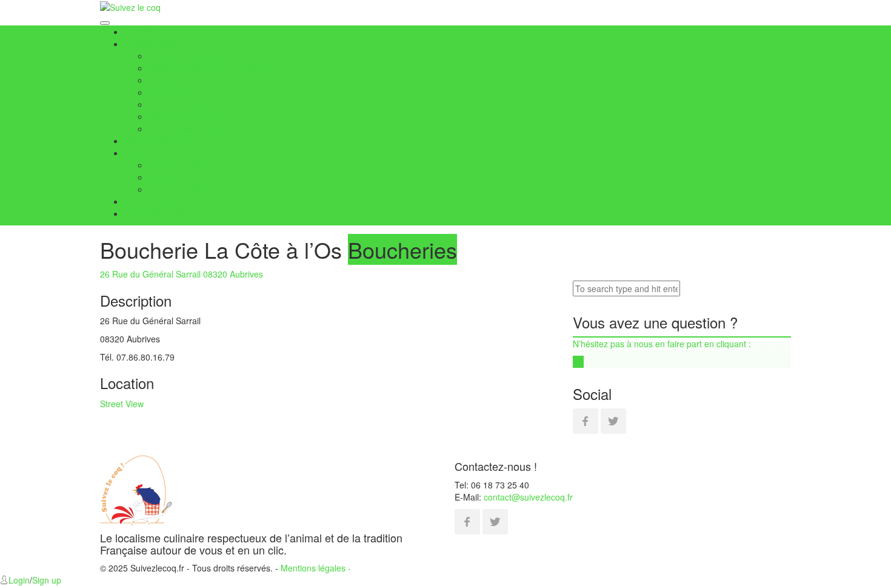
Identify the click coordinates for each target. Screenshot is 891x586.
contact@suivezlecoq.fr (528, 497)
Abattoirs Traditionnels (191, 56)
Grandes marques (183, 116)
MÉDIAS (140, 153)
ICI (578, 362)
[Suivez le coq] (130, 6)
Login (19, 580)
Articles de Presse (183, 165)
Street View (122, 404)
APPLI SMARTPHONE (167, 201)
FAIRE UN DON (154, 213)
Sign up (46, 580)
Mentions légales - (316, 568)
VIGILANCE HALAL (161, 141)
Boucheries (170, 80)
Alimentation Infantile (188, 128)
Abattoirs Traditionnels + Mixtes (208, 68)
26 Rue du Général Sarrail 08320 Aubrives (181, 274)
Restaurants (171, 92)
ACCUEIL (142, 31)
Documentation (177, 189)
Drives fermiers (177, 104)
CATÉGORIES (151, 44)
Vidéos (161, 177)
